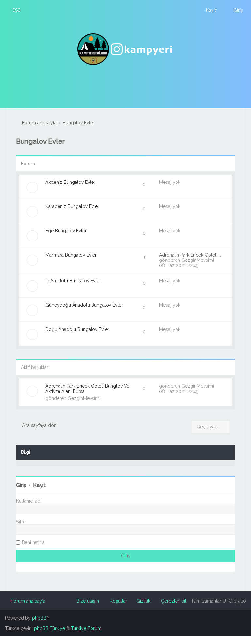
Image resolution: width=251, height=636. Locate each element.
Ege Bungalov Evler (66, 230)
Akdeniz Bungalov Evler (70, 182)
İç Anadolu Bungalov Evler (73, 280)
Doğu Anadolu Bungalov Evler (77, 329)
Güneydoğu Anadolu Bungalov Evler (84, 305)
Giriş (21, 485)
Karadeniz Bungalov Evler (72, 206)
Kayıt (39, 485)
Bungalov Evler (40, 141)
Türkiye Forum (86, 628)
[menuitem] (13, 10)
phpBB (39, 618)
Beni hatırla (33, 542)
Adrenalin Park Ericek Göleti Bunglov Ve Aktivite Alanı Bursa (87, 388)
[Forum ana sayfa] (125, 49)
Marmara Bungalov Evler (71, 255)
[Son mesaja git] (217, 386)
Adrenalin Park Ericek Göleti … (190, 255)
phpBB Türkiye (49, 628)
